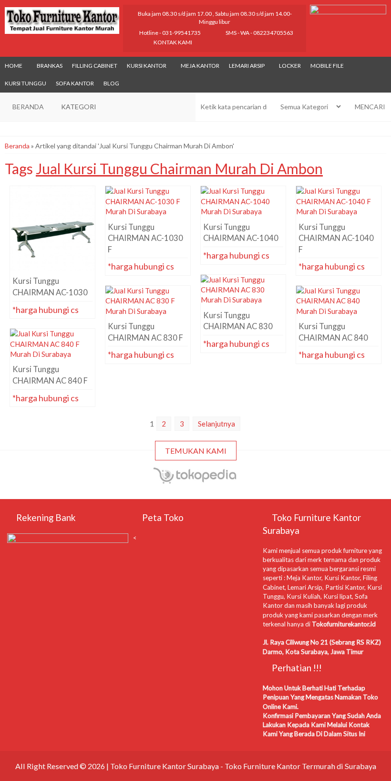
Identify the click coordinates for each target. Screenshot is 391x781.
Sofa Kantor (75, 83)
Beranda (17, 146)
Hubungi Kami (55, 309)
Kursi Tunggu (25, 83)
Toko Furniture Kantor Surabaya (164, 766)
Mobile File (327, 65)
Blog (111, 83)
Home (13, 65)
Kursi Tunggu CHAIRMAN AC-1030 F (147, 214)
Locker (290, 65)
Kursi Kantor (146, 65)
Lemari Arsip (247, 65)
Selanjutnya (216, 423)
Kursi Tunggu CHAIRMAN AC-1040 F (338, 214)
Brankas (49, 65)
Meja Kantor (200, 65)
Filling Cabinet (94, 65)
